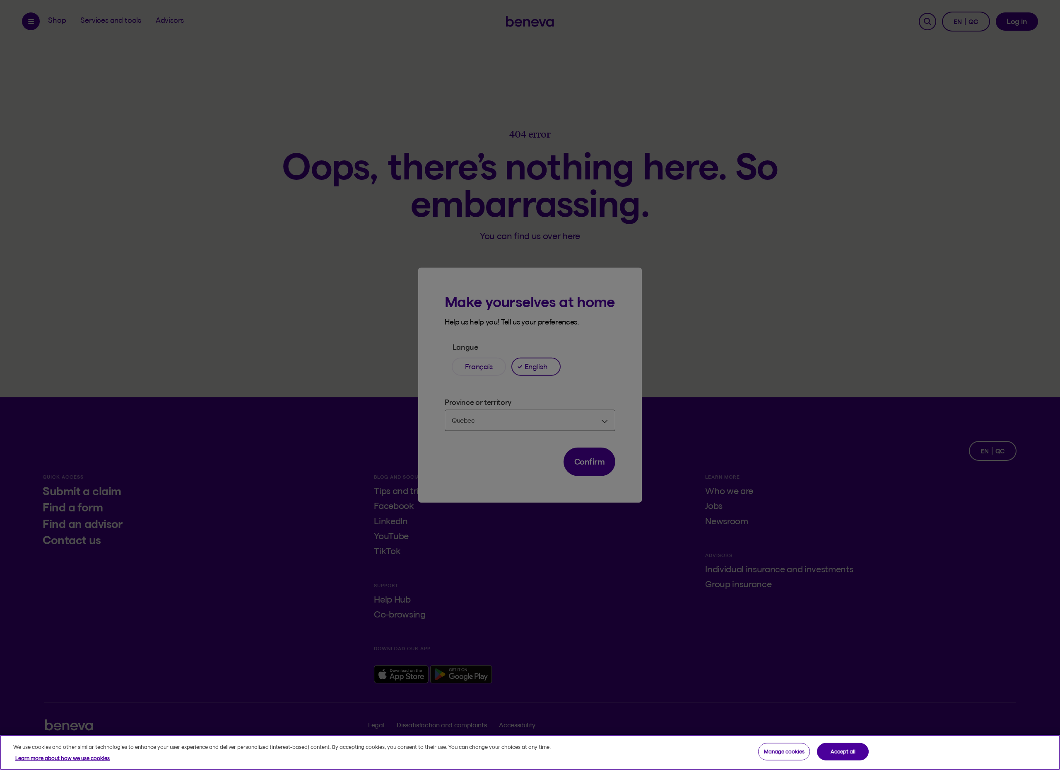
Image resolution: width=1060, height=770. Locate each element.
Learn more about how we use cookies (62, 758)
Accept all (843, 751)
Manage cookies (784, 751)
